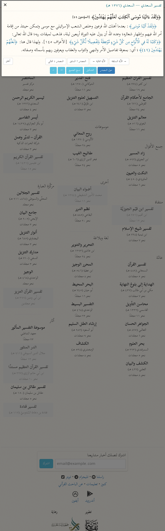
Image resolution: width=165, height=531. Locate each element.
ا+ (62, 70)
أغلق (8, 61)
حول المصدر (106, 70)
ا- (53, 70)
